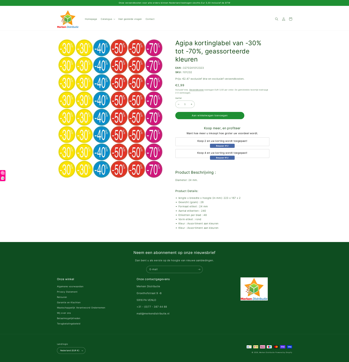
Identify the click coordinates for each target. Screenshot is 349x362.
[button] (107, 19)
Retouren (62, 297)
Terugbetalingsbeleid (68, 323)
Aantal (178, 98)
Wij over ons (64, 313)
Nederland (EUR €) (69, 350)
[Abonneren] (199, 269)
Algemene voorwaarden (70, 286)
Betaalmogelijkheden (68, 318)
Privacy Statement (67, 291)
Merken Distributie (267, 352)
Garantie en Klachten (69, 302)
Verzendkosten (196, 90)
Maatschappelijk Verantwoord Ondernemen (81, 307)
